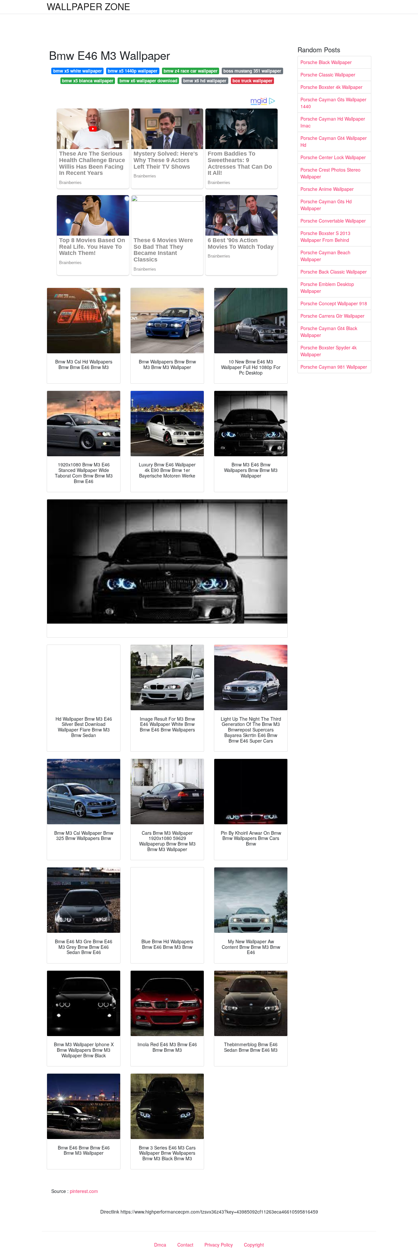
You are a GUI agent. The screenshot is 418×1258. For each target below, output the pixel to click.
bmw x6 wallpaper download (148, 80)
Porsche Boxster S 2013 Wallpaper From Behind (325, 236)
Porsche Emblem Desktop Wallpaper (327, 287)
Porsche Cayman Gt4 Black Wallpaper (328, 331)
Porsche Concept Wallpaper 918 (333, 303)
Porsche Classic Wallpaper (327, 74)
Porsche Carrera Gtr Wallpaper (332, 315)
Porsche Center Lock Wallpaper (333, 157)
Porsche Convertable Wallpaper (333, 220)
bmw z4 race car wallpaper (190, 71)
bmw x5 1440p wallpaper (132, 71)
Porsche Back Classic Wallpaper (333, 271)
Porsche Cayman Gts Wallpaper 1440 (333, 102)
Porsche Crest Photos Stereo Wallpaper (330, 173)
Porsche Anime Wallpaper (327, 189)
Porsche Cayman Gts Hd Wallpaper (326, 204)
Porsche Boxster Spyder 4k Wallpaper (328, 351)
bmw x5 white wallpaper (77, 71)
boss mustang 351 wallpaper (252, 71)
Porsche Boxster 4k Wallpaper (331, 87)
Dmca (160, 1244)
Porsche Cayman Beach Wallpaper (325, 255)
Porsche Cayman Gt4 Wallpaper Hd (333, 141)
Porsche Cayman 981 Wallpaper (333, 366)
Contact (185, 1244)
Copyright (254, 1244)
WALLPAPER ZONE (88, 6)
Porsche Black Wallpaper (326, 62)
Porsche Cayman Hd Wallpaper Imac (332, 122)
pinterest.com (84, 1191)
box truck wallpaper (252, 80)
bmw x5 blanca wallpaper (87, 80)
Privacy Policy (218, 1244)
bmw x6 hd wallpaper (204, 80)
